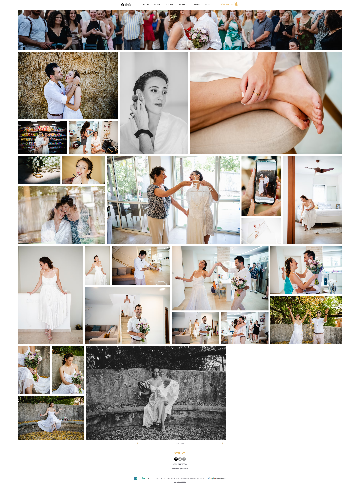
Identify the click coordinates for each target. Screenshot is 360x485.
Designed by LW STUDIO (180, 482)
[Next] (137, 443)
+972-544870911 (180, 464)
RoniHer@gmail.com (180, 468)
